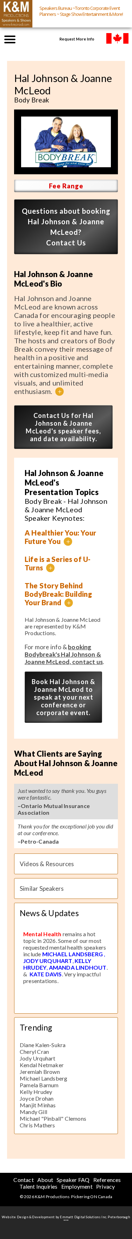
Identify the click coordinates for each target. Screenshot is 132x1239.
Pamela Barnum (39, 1085)
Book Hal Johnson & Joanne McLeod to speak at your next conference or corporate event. (63, 697)
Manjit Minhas (38, 1105)
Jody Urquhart (38, 1058)
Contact (23, 1179)
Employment (77, 1186)
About (45, 1179)
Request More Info (76, 39)
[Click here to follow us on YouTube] (30, 38)
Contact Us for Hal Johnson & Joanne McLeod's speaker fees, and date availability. (63, 427)
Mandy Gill (33, 1111)
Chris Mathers (37, 1125)
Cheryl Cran (34, 1051)
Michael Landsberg (43, 1078)
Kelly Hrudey (36, 1091)
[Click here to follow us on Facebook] (44, 38)
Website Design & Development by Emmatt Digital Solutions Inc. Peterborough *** (66, 1219)
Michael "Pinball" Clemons (53, 1118)
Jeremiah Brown (40, 1071)
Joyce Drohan (37, 1098)
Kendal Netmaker (42, 1065)
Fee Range (66, 186)
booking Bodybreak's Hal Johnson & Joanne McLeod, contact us (64, 654)
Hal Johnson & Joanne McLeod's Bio (53, 278)
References (107, 1179)
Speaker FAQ (73, 1179)
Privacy (105, 1186)
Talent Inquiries (38, 1186)
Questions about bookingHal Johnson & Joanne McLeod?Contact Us (66, 227)
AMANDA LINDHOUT (78, 967)
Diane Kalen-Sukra (42, 1044)
